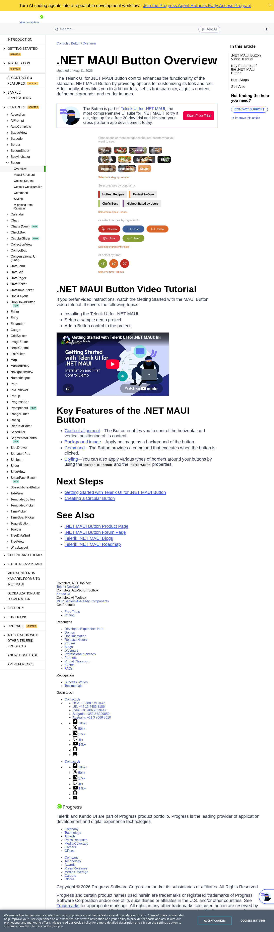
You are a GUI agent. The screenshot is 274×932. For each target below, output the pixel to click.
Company (71, 829)
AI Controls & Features (19, 80)
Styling (18, 198)
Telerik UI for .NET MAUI (143, 108)
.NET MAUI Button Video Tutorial (127, 289)
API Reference (20, 664)
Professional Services (80, 654)
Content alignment (82, 430)
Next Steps (80, 481)
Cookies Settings (253, 920)
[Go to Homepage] (41, 22)
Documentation (75, 636)
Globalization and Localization (23, 596)
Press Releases (76, 840)
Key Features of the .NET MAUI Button (123, 415)
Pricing (70, 615)
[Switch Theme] (267, 29)
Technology (73, 832)
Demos (70, 632)
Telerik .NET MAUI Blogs (89, 538)
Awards (70, 836)
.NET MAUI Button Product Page (96, 526)
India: (89, 710)
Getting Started (23, 180)
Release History (76, 639)
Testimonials (73, 685)
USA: (89, 703)
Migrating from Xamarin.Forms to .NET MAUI (23, 578)
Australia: (92, 717)
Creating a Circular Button (90, 498)
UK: (89, 706)
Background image (83, 441)
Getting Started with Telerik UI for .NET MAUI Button (115, 492)
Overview (20, 168)
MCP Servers (66, 601)
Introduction (19, 39)
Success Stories (76, 682)
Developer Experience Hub (84, 629)
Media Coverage (76, 843)
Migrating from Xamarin (23, 206)
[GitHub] (75, 750)
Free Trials (72, 611)
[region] (137, 921)
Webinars (71, 650)
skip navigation (29, 22)
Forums (70, 643)
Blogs (69, 647)
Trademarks (68, 905)
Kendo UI (63, 594)
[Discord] (75, 754)
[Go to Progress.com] (70, 808)
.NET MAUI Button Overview (137, 60)
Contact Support (249, 109)
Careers (70, 847)
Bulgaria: (91, 714)
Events (69, 665)
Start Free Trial (199, 116)
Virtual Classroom (77, 661)
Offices (69, 850)
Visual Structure (24, 174)
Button (75, 43)
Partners (71, 657)
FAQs (69, 668)
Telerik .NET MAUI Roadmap (93, 544)
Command (21, 192)
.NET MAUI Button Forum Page (95, 532)
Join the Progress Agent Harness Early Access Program (197, 5)
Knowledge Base (22, 655)
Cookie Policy (82, 922)
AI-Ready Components (92, 601)
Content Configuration (28, 186)
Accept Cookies (215, 920)
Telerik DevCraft (68, 586)
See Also (75, 515)
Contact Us (72, 699)
